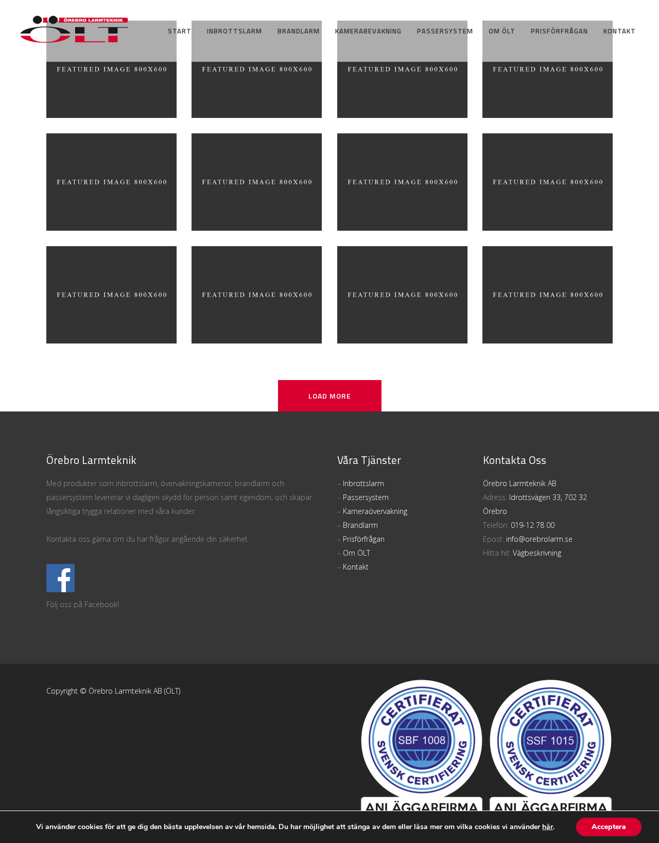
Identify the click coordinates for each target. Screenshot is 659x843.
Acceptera (609, 827)
